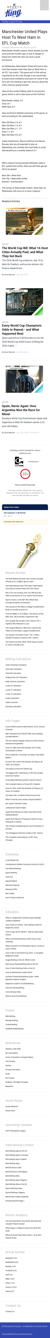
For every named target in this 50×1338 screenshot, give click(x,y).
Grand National (12, 1106)
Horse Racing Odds (13, 992)
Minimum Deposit (12, 885)
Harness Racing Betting (15, 988)
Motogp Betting (12, 1020)
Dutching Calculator (13, 706)
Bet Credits (10, 893)
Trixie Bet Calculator (13, 673)
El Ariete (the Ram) (13, 1070)
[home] (13, 10)
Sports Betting (11, 873)
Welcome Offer (11, 889)
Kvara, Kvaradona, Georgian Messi (19, 1057)
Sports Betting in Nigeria (15, 1192)
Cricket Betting (11, 1024)
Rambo (8, 1065)
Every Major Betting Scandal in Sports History (23, 780)
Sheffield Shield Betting (15, 1029)
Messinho (9, 1086)
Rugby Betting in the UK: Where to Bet (20, 960)
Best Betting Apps (13, 1163)
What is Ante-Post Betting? (16, 996)
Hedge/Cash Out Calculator (16, 677)
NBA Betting (10, 1016)
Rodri (8, 1074)
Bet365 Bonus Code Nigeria (16, 1172)
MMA (8, 1279)
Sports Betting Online (14, 1188)
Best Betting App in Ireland (16, 1159)
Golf (7, 1275)
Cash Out (9, 877)
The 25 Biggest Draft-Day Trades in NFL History (24, 833)
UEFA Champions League (16, 1131)
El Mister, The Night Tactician (17, 1082)
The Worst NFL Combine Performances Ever (23, 795)
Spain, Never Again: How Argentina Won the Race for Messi (21, 410)
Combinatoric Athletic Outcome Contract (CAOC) (25, 864)
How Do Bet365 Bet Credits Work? (19, 972)
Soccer (8, 1287)
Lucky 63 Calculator (13, 686)
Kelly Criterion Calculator (15, 682)
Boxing (8, 1266)
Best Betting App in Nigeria (16, 1180)
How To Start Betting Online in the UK (20, 968)
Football (9, 1270)
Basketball (10, 1262)
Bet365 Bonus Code (13, 1168)
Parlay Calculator (12, 698)
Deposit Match (11, 881)
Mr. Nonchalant (12, 1053)
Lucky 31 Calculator (13, 690)
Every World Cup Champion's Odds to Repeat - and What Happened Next (22, 329)
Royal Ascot (10, 1111)
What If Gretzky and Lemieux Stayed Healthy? (24, 799)
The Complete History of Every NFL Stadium (23, 784)
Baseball (9, 1258)
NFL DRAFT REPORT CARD (16, 804)
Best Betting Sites (12, 1176)
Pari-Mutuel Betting (13, 868)
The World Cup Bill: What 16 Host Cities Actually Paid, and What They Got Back (25, 252)
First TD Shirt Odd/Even (15, 898)
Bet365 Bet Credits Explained (17, 1197)
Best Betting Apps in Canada (17, 1155)
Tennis (8, 1291)
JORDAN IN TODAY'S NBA (16, 808)
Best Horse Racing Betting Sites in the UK (22, 964)
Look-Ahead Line (12, 860)
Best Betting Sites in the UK (16, 1184)
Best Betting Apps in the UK (16, 1151)
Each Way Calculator (14, 669)
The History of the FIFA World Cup (19, 769)
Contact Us (10, 1311)
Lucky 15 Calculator (13, 694)
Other (8, 1283)
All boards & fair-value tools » (14, 522)
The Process (10, 1061)
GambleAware (33, 462)
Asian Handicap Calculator (16, 665)
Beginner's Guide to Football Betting (20, 984)
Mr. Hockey (10, 1078)
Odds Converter (12, 702)
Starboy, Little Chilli (13, 1049)
